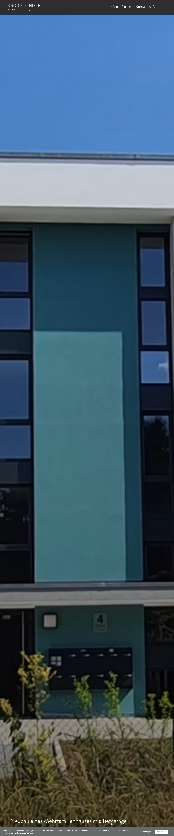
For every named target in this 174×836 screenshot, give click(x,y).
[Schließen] (170, 831)
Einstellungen (145, 831)
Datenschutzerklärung (24, 833)
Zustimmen (161, 831)
